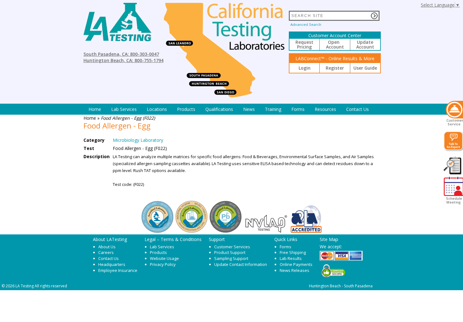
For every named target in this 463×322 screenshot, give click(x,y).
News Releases (294, 270)
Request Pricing (304, 44)
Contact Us (357, 109)
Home (95, 109)
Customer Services (232, 247)
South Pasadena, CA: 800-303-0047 (121, 54)
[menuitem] (94, 109)
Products (186, 109)
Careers (106, 252)
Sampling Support (231, 258)
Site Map (329, 239)
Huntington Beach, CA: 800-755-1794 (123, 60)
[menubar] (228, 109)
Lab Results (291, 258)
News (249, 109)
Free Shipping (293, 252)
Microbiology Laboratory (138, 140)
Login (305, 68)
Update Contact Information (240, 264)
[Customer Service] (454, 109)
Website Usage (164, 258)
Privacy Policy (163, 264)
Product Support (229, 252)
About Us (107, 247)
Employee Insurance (117, 270)
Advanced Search (305, 24)
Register (335, 68)
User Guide (365, 68)
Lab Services (162, 247)
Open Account (335, 44)
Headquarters (111, 264)
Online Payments (296, 264)
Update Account (365, 44)
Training (273, 109)
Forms (298, 109)
